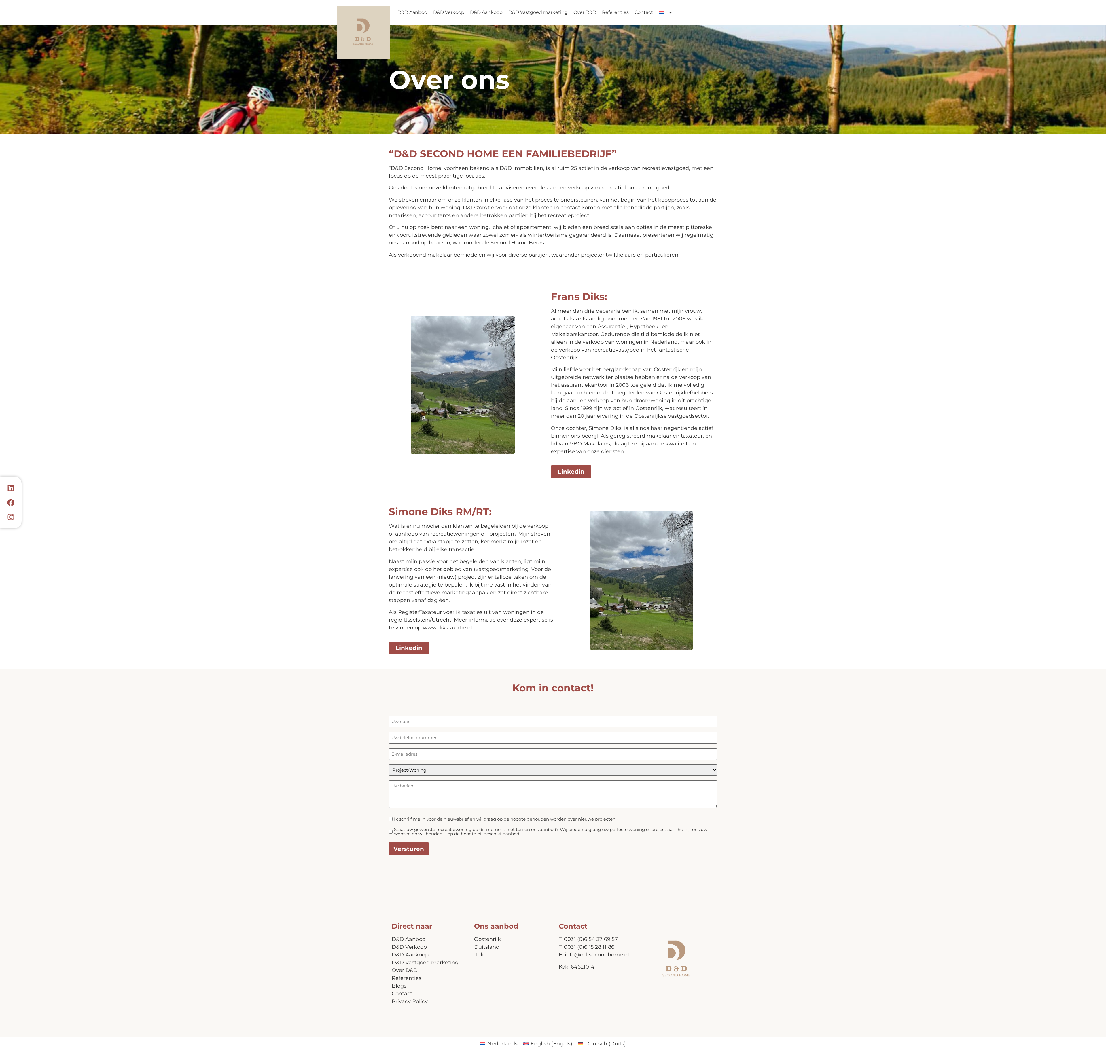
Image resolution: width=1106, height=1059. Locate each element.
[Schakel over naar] (666, 12)
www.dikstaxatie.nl (447, 628)
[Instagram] (11, 517)
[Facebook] (11, 502)
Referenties (615, 12)
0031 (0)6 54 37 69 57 (591, 939)
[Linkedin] (11, 488)
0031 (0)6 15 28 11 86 (589, 947)
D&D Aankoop (486, 12)
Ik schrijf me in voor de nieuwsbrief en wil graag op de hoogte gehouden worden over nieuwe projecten (505, 819)
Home (363, 32)
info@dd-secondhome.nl (597, 955)
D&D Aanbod (412, 12)
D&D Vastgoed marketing (538, 12)
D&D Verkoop (448, 12)
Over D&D (584, 12)
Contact (644, 12)
